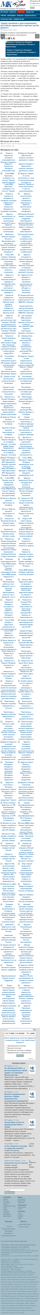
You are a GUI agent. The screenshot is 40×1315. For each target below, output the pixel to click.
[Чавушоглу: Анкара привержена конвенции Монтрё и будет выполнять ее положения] (9, 539)
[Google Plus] (14, 38)
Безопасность (30, 15)
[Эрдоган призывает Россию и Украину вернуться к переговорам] (26, 985)
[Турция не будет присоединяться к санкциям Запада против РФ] (26, 620)
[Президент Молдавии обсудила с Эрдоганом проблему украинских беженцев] (9, 762)
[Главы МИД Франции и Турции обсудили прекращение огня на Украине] (26, 458)
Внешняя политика (14, 1048)
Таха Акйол (8, 1144)
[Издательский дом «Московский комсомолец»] (8, 1229)
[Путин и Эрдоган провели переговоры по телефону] (9, 498)
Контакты (20, 1215)
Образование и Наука (9, 1206)
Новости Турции (16, 143)
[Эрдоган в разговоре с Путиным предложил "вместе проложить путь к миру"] (9, 782)
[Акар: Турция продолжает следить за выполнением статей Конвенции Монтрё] (26, 864)
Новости (12, 12)
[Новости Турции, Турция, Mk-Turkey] (23, 1224)
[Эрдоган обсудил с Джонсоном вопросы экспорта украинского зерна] (26, 153)
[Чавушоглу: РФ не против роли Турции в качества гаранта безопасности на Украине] (26, 498)
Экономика (11, 15)
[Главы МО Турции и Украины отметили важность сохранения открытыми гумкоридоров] (9, 255)
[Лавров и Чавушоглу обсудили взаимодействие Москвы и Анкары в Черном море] (9, 153)
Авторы (20, 1208)
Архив (19, 1218)
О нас (19, 1213)
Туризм (3, 15)
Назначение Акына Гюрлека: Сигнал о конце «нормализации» (16, 1165)
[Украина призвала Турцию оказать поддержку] (9, 965)
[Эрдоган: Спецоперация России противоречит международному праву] (26, 924)
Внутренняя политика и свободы (19, 1050)
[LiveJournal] (11, 38)
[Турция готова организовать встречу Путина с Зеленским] (9, 376)
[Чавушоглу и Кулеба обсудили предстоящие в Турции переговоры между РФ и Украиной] (9, 397)
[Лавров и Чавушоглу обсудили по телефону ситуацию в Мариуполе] (9, 194)
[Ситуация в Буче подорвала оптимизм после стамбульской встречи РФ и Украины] (26, 234)
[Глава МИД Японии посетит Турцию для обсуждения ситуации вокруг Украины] (9, 478)
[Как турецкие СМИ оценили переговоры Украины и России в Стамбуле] (26, 315)
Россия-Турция (32, 143)
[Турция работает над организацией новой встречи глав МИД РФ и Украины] (26, 295)
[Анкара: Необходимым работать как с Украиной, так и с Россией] (9, 579)
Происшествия (6, 19)
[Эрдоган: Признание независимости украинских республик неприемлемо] (26, 1006)
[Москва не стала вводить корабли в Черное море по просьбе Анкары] (9, 823)
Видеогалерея (7, 1216)
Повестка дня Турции (12, 1161)
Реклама (20, 1216)
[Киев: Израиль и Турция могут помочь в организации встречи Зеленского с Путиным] (9, 640)
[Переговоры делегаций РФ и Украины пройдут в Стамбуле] (26, 397)
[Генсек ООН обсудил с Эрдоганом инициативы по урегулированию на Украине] (9, 620)
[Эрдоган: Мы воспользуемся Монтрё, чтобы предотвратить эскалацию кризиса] (9, 864)
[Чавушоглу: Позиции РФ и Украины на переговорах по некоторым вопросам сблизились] (26, 600)
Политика (21, 12)
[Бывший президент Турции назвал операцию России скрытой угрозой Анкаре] (26, 904)
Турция (3, 146)
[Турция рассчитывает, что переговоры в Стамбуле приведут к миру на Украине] (26, 417)
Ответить (20, 1056)
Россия (24, 143)
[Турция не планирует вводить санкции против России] (9, 843)
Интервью (6, 1211)
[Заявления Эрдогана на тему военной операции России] (9, 924)
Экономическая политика (16, 1046)
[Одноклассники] (7, 38)
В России (6, 1201)
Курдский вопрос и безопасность (19, 1052)
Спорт (5, 1207)
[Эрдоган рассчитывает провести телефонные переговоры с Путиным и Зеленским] (26, 194)
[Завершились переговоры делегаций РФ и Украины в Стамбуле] (26, 336)
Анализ (5, 1209)
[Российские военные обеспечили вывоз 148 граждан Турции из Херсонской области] (9, 356)
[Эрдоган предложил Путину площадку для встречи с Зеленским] (26, 478)
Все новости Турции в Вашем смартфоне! (14, 1241)
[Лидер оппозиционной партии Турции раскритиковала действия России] (9, 985)
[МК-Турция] (14, 5)
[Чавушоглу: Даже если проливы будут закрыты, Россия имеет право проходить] (9, 884)
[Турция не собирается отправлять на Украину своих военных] (9, 295)
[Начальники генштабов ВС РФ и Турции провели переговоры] (26, 640)
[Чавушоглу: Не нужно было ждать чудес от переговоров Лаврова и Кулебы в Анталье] (26, 661)
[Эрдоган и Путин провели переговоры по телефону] (9, 417)
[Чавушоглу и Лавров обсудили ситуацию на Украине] (9, 661)
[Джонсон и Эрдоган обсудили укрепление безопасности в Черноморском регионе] (26, 437)
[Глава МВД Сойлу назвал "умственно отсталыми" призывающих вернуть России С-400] (26, 823)
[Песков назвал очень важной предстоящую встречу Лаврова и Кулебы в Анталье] (26, 721)
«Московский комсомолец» (9, 1247)
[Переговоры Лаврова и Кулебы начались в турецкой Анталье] (26, 701)
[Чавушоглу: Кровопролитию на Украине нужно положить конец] (9, 518)
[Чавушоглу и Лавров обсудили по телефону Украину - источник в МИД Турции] (9, 437)
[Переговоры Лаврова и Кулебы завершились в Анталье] (9, 701)
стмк (13, 146)
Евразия (5, 1199)
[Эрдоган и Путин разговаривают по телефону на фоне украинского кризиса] (26, 965)
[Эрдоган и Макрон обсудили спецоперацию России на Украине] (26, 884)
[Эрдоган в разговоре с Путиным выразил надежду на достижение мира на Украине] (9, 275)
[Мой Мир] (9, 38)
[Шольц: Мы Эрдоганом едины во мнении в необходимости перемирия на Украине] (26, 579)
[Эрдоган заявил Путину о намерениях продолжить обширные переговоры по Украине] (26, 762)
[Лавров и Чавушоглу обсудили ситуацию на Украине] (9, 600)
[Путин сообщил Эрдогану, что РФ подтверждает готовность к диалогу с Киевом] (9, 803)
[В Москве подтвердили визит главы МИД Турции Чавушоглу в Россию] (9, 559)
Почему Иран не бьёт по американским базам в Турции (14, 1124)
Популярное (6, 1202)
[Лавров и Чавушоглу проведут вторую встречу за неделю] (26, 539)
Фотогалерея (7, 1214)
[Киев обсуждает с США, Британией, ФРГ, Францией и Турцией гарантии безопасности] (9, 458)
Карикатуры (21, 1202)
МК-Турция (4, 12)
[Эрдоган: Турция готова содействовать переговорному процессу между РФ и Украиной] (26, 356)
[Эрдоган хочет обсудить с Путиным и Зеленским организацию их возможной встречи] (26, 275)
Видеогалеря (21, 1201)
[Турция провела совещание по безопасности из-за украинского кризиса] (9, 945)
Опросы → (31, 1058)
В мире (5, 1204)
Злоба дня (6, 1212)
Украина (8, 146)
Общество (30, 12)
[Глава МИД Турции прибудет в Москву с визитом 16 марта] (26, 559)
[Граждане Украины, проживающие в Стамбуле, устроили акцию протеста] (9, 904)
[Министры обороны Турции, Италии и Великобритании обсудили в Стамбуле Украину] (9, 234)
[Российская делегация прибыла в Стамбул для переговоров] (26, 376)
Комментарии (19, 19)
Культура (20, 15)
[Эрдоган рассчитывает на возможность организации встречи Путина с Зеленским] (9, 214)
